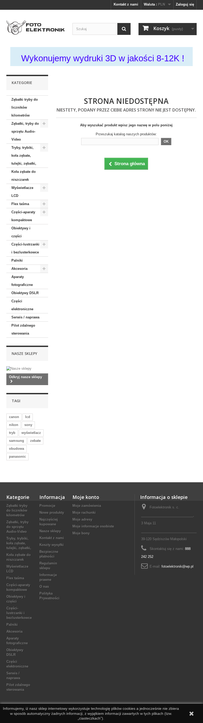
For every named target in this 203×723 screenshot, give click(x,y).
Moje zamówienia (86, 506)
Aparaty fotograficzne (22, 281)
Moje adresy (82, 519)
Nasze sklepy (24, 353)
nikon (13, 425)
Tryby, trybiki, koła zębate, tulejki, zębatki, (23, 155)
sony (28, 425)
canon (14, 417)
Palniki (17, 260)
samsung (16, 441)
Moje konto (85, 497)
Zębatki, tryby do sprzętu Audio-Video (25, 131)
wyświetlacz (31, 433)
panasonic (17, 456)
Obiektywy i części (20, 232)
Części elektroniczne (22, 305)
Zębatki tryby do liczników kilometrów (24, 107)
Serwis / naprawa (25, 317)
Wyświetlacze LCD (22, 192)
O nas (44, 586)
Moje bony (81, 533)
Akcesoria (19, 269)
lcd (27, 417)
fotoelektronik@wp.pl (177, 566)
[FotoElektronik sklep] (35, 27)
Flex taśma (20, 204)
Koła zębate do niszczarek (23, 176)
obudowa (16, 449)
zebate (35, 441)
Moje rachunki (84, 513)
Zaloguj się (185, 4)
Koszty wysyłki (51, 545)
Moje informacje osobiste (93, 526)
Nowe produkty (51, 513)
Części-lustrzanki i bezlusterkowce (25, 248)
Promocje (47, 506)
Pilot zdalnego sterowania (23, 329)
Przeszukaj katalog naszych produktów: (126, 134)
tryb (12, 433)
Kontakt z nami (126, 4)
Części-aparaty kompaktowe (23, 216)
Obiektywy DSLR (25, 293)
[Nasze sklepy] (27, 368)
